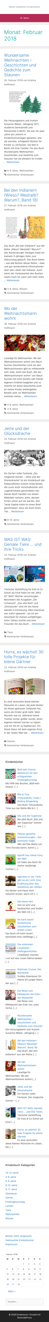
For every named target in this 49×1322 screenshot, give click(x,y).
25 (40, 1279)
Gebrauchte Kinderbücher (19, 1240)
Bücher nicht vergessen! (18, 1236)
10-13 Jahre (12, 1172)
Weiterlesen (13, 162)
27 (13, 1284)
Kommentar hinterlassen (20, 174)
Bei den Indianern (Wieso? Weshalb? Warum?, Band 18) (21, 195)
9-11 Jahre (11, 1189)
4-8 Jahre (12, 289)
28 (19, 1284)
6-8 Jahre (12, 170)
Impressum (11, 1244)
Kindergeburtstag (15, 1201)
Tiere (10, 632)
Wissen (23, 289)
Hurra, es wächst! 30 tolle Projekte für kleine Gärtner (23, 656)
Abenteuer (11, 1193)
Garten (11, 741)
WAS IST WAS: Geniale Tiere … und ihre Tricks (23, 544)
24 (35, 1279)
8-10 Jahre (13, 520)
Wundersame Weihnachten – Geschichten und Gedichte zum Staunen (20, 65)
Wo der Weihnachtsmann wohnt (20, 313)
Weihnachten (26, 170)
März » (12, 1291)
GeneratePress (24, 1317)
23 (29, 1279)
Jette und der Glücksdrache (17, 431)
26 (8, 1284)
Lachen (9, 1206)
